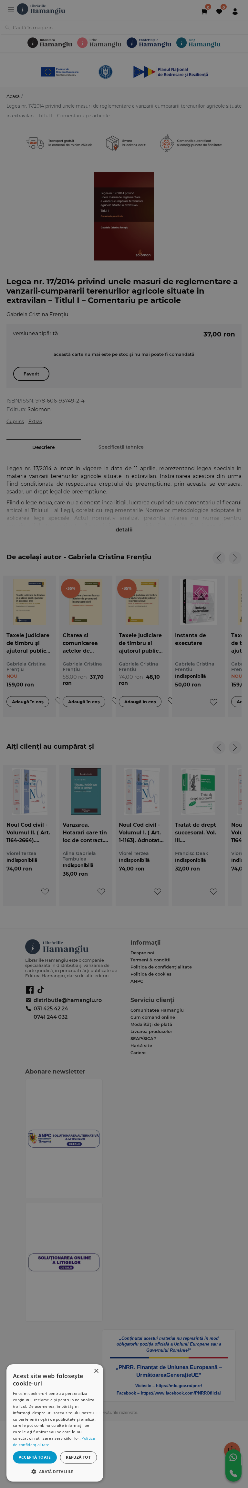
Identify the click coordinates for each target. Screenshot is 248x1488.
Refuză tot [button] (78, 1457)
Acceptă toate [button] (35, 1457)
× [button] (96, 1371)
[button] (55, 1471)
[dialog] (54, 1423)
